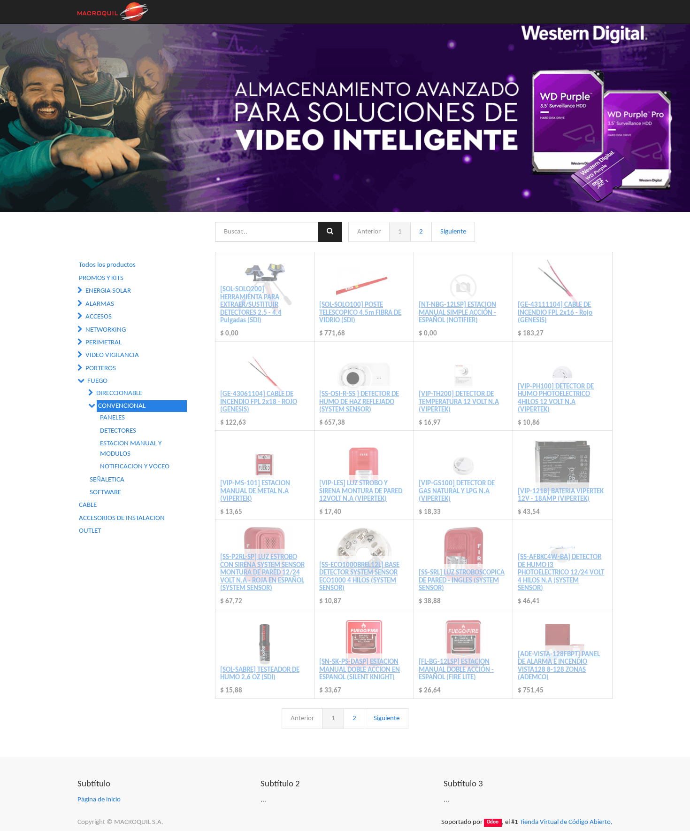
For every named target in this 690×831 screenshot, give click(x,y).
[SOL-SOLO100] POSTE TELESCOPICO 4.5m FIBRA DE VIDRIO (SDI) (360, 313)
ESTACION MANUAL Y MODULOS (130, 448)
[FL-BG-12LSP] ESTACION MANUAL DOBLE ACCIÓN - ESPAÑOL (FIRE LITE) (456, 670)
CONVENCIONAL (122, 406)
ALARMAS (99, 304)
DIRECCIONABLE (119, 393)
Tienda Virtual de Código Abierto (565, 822)
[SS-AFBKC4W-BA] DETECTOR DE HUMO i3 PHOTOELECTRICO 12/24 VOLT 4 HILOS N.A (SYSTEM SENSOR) (561, 573)
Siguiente (453, 231)
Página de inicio (99, 799)
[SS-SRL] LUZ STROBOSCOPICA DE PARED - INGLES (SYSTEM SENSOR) (462, 580)
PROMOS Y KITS (101, 278)
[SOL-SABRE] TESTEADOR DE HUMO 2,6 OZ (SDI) (259, 674)
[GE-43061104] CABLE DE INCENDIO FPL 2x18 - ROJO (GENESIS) (258, 402)
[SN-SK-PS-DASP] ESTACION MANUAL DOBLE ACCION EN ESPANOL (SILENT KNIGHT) (359, 670)
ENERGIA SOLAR (108, 291)
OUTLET (90, 531)
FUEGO (97, 381)
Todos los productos (107, 265)
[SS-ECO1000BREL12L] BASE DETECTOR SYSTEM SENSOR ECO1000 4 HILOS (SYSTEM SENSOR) (359, 577)
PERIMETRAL (103, 342)
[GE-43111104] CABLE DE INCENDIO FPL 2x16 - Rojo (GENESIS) (555, 313)
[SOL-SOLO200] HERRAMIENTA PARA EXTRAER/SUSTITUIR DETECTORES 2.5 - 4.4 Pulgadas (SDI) (251, 305)
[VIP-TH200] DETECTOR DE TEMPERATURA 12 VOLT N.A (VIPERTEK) (459, 402)
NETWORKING (105, 330)
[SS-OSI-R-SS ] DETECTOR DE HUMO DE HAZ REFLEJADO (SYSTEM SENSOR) (359, 402)
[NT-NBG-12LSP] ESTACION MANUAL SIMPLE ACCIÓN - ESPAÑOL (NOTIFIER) (457, 313)
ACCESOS (98, 316)
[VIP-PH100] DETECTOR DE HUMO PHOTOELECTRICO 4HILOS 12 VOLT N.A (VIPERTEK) (556, 398)
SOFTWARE (105, 492)
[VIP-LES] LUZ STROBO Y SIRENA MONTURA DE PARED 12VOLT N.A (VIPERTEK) (360, 491)
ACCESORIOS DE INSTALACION (122, 518)
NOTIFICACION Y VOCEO (134, 466)
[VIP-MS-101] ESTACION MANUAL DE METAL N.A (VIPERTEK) (255, 491)
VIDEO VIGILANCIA (112, 355)
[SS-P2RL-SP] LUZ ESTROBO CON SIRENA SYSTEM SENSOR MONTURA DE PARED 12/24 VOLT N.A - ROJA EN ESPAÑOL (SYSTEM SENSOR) (262, 573)
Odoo (492, 822)
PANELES (112, 417)
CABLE (88, 505)
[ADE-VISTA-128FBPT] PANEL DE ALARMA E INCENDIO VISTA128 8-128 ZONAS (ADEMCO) (559, 666)
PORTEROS (100, 368)
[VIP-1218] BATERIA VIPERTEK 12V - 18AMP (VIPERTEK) (561, 495)
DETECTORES (118, 431)
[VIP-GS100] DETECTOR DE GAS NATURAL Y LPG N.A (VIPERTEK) (457, 491)
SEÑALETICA (107, 479)
